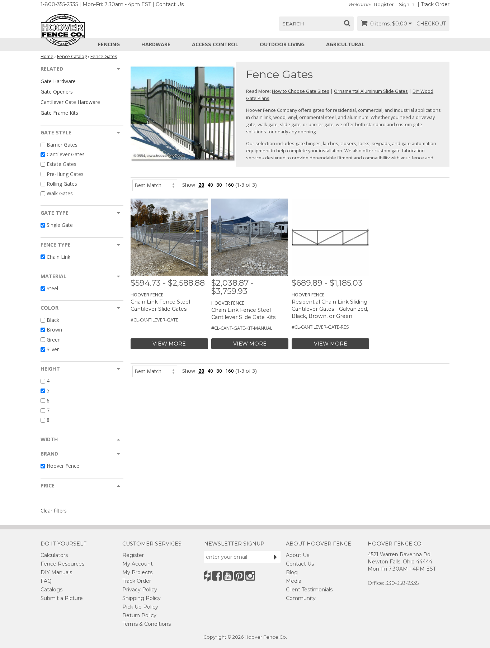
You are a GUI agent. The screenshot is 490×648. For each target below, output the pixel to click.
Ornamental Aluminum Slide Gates (371, 91)
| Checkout (429, 23)
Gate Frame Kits (59, 112)
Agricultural (345, 44)
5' (49, 390)
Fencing (109, 44)
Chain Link (58, 256)
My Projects (137, 572)
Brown (54, 330)
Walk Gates (60, 193)
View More (169, 343)
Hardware (155, 44)
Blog (292, 572)
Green (54, 339)
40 (210, 184)
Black (53, 319)
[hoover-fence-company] (207, 576)
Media (293, 581)
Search (293, 24)
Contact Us (170, 4)
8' (49, 419)
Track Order (435, 4)
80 (219, 184)
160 (229, 184)
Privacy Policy (139, 589)
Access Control (215, 44)
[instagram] (250, 576)
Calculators (54, 555)
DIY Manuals (56, 572)
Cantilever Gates (66, 154)
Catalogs (51, 589)
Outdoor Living (282, 44)
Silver (53, 349)
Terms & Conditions (146, 624)
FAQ (46, 581)
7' (49, 410)
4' (49, 380)
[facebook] (217, 576)
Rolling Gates (62, 183)
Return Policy (139, 615)
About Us (297, 555)
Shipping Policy (141, 598)
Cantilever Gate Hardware (70, 102)
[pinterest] (239, 576)
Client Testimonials (309, 589)
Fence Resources (62, 564)
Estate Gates (61, 164)
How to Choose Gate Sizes (300, 91)
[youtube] (228, 576)
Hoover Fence (63, 466)
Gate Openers (57, 91)
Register (384, 4)
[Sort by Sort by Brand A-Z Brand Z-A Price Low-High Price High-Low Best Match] (154, 184)
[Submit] (275, 557)
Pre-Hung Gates (65, 174)
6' (49, 400)
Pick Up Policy (140, 607)
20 (201, 184)
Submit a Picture (62, 598)
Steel (52, 288)
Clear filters (54, 510)
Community (301, 598)
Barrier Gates (62, 144)
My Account (137, 564)
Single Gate (60, 225)
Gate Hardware (58, 81)
